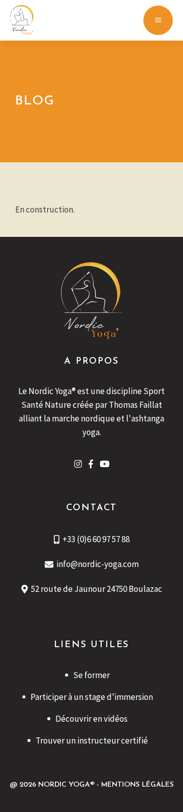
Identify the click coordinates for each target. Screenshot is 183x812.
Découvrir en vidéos (91, 718)
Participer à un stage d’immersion (91, 696)
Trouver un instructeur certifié (92, 740)
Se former (91, 675)
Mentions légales (137, 785)
